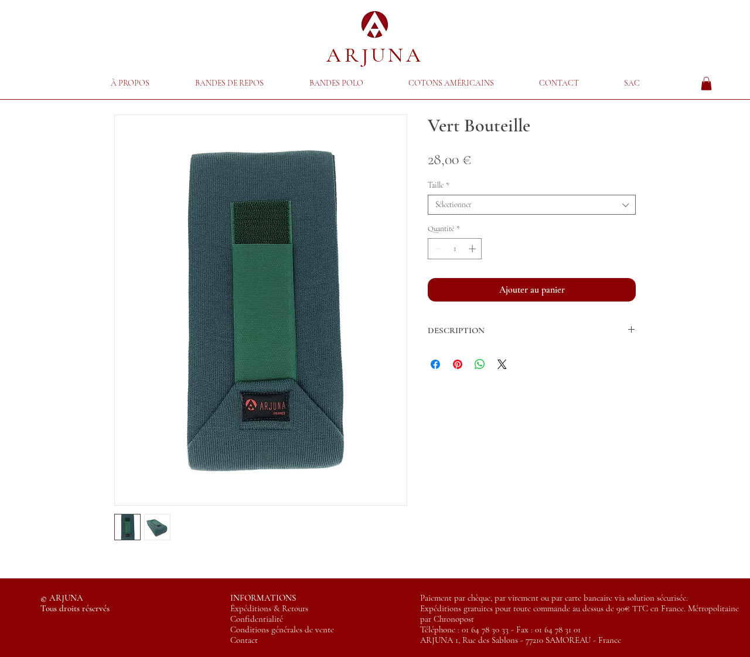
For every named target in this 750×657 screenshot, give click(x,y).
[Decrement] (436, 249)
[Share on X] (502, 364)
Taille (438, 185)
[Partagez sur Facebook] (435, 364)
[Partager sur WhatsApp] (480, 364)
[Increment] (473, 249)
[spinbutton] (455, 249)
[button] (229, 83)
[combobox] (532, 205)
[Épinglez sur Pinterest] (458, 364)
